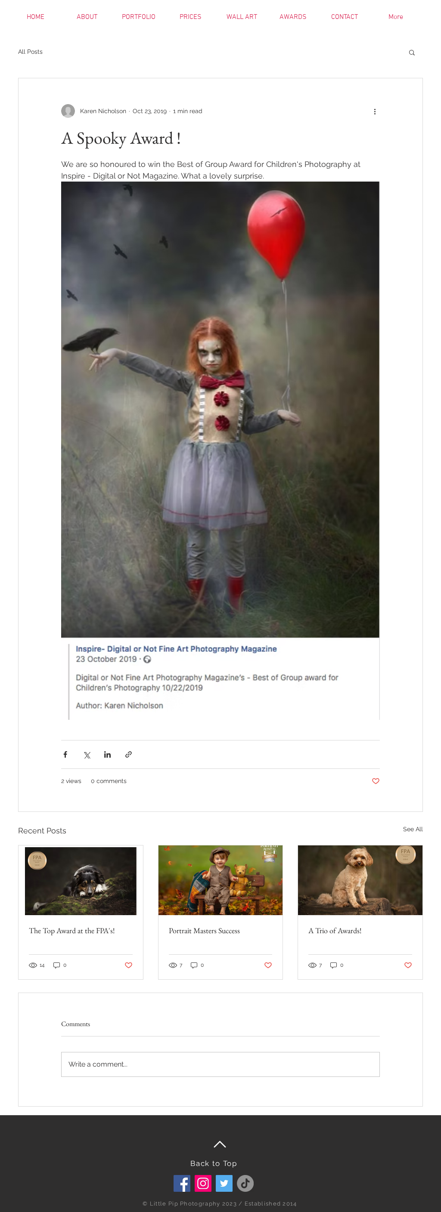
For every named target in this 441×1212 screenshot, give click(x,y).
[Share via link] (128, 754)
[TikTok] (245, 1183)
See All (413, 829)
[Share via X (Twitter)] (86, 754)
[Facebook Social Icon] (182, 1183)
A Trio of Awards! (335, 930)
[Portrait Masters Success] (220, 880)
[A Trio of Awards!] (360, 880)
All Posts (30, 51)
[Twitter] (224, 1183)
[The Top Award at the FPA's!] (81, 880)
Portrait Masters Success (204, 930)
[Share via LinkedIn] (107, 754)
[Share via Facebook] (65, 754)
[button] (412, 52)
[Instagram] (203, 1183)
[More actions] (375, 111)
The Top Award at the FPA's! (72, 930)
